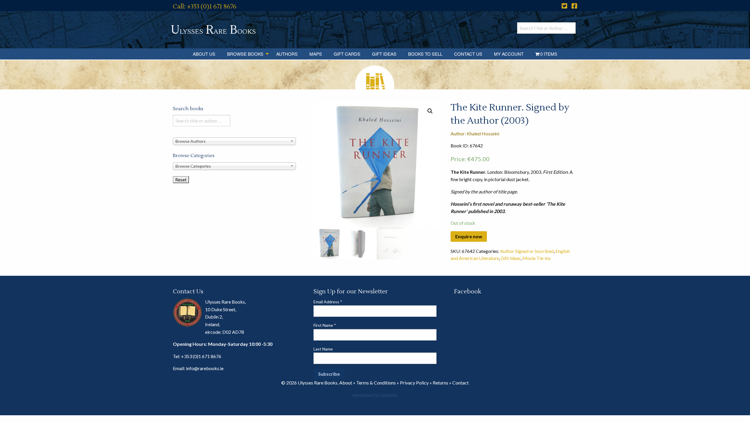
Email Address (327, 301)
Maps (315, 54)
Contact (460, 382)
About (345, 382)
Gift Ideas (384, 54)
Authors (287, 54)
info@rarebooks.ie (205, 368)
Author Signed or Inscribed (527, 251)
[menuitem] (204, 53)
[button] (430, 111)
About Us (204, 54)
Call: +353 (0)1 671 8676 (204, 7)
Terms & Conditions (376, 382)
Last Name (323, 348)
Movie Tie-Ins (536, 258)
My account (509, 54)
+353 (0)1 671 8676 (201, 356)
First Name (324, 325)
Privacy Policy (414, 382)
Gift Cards (347, 54)
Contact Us (468, 54)
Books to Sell (425, 54)
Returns (440, 382)
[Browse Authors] (234, 141)
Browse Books (245, 54)
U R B (213, 30)
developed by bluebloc (375, 395)
